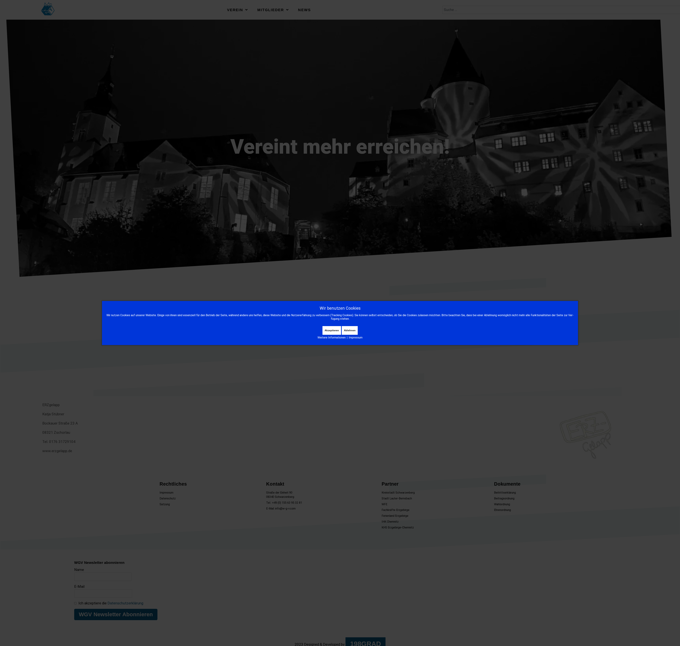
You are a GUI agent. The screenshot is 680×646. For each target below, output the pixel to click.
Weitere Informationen (332, 337)
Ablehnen (350, 330)
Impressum (355, 337)
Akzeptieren (332, 330)
